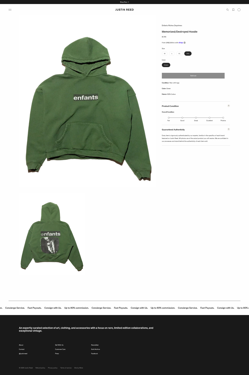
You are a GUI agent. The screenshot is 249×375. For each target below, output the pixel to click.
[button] (10, 9)
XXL (189, 54)
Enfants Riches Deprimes (172, 25)
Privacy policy (52, 368)
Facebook (94, 353)
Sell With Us (59, 345)
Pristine (223, 120)
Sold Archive (95, 349)
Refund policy (40, 368)
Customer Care (60, 349)
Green (167, 65)
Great (196, 120)
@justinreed (23, 353)
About (21, 345)
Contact (21, 349)
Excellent (209, 120)
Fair (168, 120)
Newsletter (95, 345)
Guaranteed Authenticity (173, 129)
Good (182, 120)
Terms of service (65, 368)
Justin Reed (29, 368)
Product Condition (170, 106)
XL (180, 54)
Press (57, 353)
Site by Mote (78, 368)
